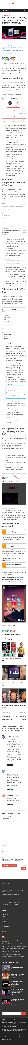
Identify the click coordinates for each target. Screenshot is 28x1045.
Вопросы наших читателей (9, 53)
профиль (14, 634)
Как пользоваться (6, 15)
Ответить (9, 765)
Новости (4, 921)
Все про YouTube (5, 1040)
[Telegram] (3, 59)
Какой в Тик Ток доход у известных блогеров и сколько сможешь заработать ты (17, 991)
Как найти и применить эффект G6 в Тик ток (14, 705)
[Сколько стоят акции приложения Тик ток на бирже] (6, 966)
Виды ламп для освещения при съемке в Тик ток (18, 974)
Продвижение (5, 926)
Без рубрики (5, 914)
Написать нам (8, 1039)
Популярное (5, 924)
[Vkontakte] (11, 59)
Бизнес (3, 916)
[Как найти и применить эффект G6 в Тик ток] (14, 703)
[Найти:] (14, 868)
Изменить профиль (7, 45)
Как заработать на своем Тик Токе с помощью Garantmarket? (18, 1001)
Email (3, 845)
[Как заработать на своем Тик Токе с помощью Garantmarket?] (6, 999)
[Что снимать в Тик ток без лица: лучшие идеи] (14, 657)
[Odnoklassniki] (13, 59)
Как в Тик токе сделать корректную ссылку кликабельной (17, 983)
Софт (3, 928)
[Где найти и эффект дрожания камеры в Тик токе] (14, 680)
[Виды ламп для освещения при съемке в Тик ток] (6, 974)
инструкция (8, 634)
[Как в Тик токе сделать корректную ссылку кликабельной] (6, 981)
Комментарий (5, 821)
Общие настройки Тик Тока (9, 48)
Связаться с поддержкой (13, 894)
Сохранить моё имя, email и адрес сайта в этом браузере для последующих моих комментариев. (13, 860)
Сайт (3, 851)
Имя (3, 839)
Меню (6, 10)
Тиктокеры (4, 931)
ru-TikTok (9, 3)
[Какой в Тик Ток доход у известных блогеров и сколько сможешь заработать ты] (6, 989)
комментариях (19, 577)
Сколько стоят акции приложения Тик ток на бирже (17, 967)
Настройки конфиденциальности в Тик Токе (12, 47)
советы (19, 634)
